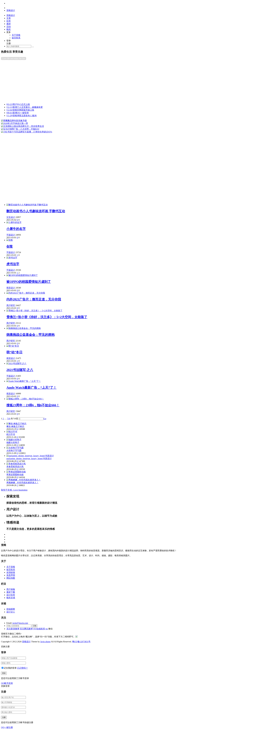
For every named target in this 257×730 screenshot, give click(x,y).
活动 (8, 26)
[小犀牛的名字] (13, 222)
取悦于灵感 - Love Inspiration (14, 490)
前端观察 (10, 609)
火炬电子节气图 (13, 450)
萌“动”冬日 (14, 352)
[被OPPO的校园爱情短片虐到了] (22, 275)
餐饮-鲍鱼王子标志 (15, 426)
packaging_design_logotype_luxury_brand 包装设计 (29, 458)
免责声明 (10, 575)
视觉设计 (10, 288)
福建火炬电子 (12, 442)
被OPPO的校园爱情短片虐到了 (28, 281)
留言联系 (16, 38)
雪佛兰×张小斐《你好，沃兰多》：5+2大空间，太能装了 (46, 317)
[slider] (128, 160)
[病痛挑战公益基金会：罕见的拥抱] (23, 328)
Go (45, 418)
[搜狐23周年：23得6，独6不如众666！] (25, 399)
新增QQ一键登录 (17, 113)
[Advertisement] (128, 82)
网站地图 (10, 578)
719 (8, 418)
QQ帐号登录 (7, 683)
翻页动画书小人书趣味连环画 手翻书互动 (35, 211)
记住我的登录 (10, 668)
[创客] (9, 240)
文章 (8, 18)
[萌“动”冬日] (12, 346)
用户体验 (10, 589)
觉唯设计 (26, 641)
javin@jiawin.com (20, 623)
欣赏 (8, 21)
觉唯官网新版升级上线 (20, 110)
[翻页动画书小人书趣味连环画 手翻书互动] (27, 205)
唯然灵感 (10, 598)
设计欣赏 (10, 595)
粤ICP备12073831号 (81, 641)
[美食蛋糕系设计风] (16, 464)
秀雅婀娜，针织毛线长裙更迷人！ (22, 482)
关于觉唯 (16, 35)
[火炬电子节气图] (15, 448)
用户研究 (10, 305)
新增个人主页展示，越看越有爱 (24, 107)
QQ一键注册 (7, 727)
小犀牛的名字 (16, 228)
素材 (8, 24)
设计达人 (10, 612)
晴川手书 (10, 434)
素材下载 (10, 592)
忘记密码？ (22, 668)
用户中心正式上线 (18, 104)
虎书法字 (12, 264)
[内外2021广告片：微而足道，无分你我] (25, 293)
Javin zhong (45, 641)
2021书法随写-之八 (19, 370)
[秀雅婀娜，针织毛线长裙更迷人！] (23, 480)
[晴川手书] (11, 431)
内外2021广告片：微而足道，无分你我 (33, 299)
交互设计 (10, 217)
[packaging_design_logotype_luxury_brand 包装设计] (30, 456)
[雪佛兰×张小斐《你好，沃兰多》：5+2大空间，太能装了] (34, 310)
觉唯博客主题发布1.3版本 (21, 115)
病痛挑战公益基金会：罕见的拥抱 (30, 334)
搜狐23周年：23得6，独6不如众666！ (32, 405)
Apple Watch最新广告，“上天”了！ (31, 387)
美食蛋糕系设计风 (15, 466)
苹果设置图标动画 (15, 474)
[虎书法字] (11, 257)
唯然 (8, 29)
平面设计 (10, 235)
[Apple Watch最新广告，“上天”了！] (23, 381)
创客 (9, 246)
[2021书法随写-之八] (16, 363)
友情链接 (10, 572)
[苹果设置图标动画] (16, 472)
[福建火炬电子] (13, 439)
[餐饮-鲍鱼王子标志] (16, 423)
